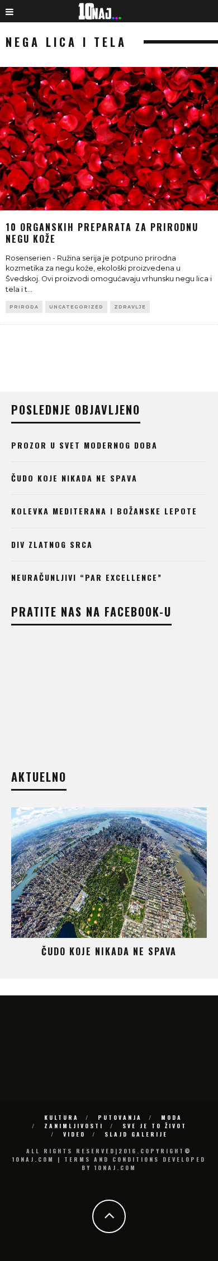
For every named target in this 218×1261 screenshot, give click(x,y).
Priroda (24, 307)
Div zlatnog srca (52, 544)
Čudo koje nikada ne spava (74, 478)
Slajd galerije (136, 1134)
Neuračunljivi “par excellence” (86, 577)
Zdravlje (130, 307)
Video (74, 1134)
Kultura (61, 1117)
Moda (171, 1117)
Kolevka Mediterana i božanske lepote (104, 511)
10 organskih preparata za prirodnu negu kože (102, 233)
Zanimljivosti (73, 1126)
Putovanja (120, 1117)
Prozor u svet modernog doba (84, 445)
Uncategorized (76, 307)
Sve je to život (154, 1126)
